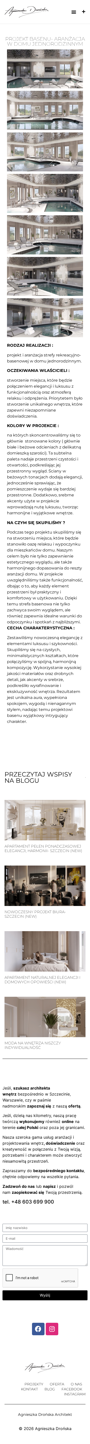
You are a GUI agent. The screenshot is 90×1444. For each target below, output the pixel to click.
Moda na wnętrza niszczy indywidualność (32, 1045)
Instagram (75, 1394)
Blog (49, 1389)
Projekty (33, 1384)
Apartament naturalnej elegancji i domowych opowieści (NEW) (42, 979)
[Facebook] (38, 1329)
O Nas (76, 1384)
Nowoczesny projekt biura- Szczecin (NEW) (35, 914)
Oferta (57, 1384)
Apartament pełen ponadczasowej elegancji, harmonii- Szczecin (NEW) (43, 848)
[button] (74, 12)
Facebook (72, 1389)
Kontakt (29, 1389)
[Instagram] (52, 1329)
